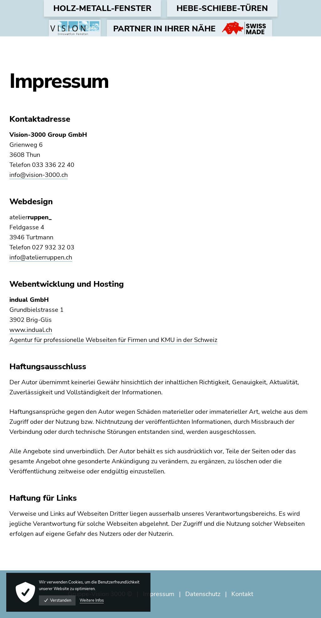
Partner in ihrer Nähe (164, 28)
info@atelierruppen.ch (40, 257)
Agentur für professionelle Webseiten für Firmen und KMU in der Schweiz (113, 340)
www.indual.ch (30, 330)
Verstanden (60, 600)
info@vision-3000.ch (38, 175)
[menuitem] (102, 8)
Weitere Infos (92, 600)
